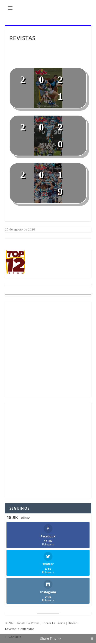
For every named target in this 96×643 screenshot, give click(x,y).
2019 (48, 183)
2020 (48, 136)
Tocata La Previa (53, 623)
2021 (48, 88)
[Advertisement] (48, 349)
